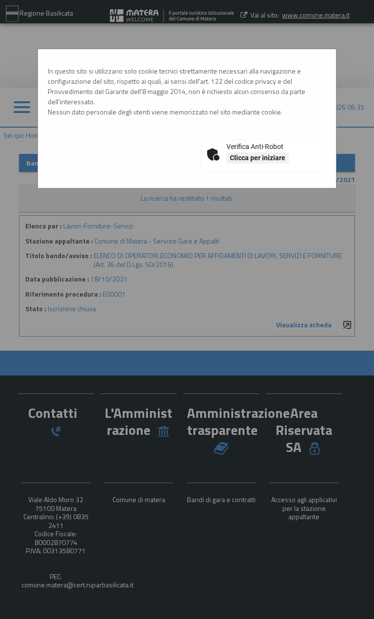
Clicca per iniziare (257, 158)
